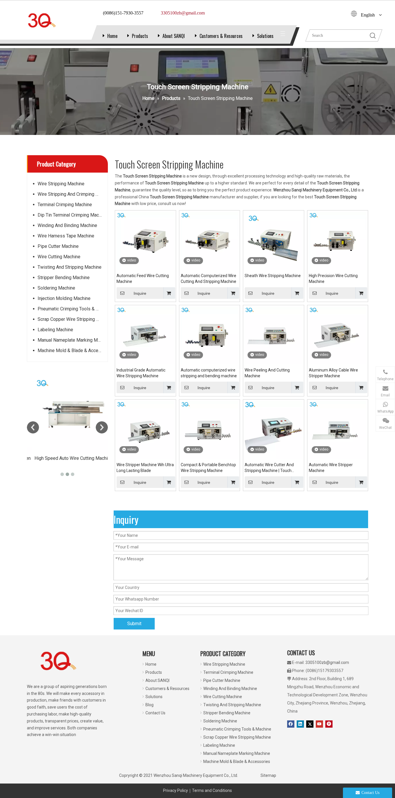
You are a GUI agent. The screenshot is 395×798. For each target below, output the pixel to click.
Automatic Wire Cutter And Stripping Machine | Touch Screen (269, 467)
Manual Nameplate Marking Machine (73, 340)
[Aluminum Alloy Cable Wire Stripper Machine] (338, 335)
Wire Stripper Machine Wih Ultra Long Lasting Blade (145, 467)
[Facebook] (290, 724)
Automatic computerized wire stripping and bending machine (209, 373)
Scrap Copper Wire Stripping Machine (73, 319)
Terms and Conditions (212, 790)
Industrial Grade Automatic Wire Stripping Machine (141, 373)
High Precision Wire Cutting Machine (333, 278)
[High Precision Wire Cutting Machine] (338, 240)
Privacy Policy (175, 790)
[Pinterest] (329, 724)
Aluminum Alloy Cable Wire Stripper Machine (333, 373)
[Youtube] (319, 724)
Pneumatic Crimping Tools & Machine (73, 309)
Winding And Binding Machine (67, 225)
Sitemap (268, 775)
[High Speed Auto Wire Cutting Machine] (67, 415)
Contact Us (155, 713)
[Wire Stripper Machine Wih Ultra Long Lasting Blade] (145, 429)
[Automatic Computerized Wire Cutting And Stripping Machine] (210, 240)
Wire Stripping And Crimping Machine (73, 194)
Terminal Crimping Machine (65, 204)
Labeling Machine (55, 329)
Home (112, 35)
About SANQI (174, 35)
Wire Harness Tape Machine (66, 236)
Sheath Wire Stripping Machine (273, 275)
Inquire (140, 293)
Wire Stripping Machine (61, 183)
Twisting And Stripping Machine (69, 267)
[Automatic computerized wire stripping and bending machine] (210, 335)
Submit (134, 623)
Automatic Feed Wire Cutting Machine (143, 278)
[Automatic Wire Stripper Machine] (338, 429)
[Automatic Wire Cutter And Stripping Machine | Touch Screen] (273, 429)
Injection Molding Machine (64, 298)
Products (140, 35)
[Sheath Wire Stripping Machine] (273, 240)
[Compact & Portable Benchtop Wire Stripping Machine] (210, 429)
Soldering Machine (56, 288)
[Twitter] (309, 724)
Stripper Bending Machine (64, 277)
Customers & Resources (221, 35)
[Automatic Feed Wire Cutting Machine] (145, 240)
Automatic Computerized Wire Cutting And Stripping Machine (208, 278)
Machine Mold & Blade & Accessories (73, 350)
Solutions (265, 35)
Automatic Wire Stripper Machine (331, 467)
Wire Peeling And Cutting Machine (267, 373)
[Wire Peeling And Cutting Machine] (273, 335)
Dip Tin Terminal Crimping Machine (72, 215)
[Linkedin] (300, 724)
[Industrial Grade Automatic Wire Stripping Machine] (145, 335)
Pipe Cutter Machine (58, 246)
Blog (149, 704)
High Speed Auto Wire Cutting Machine (67, 458)
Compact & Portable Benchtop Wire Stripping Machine (208, 467)
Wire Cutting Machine (59, 256)
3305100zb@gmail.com (327, 662)
